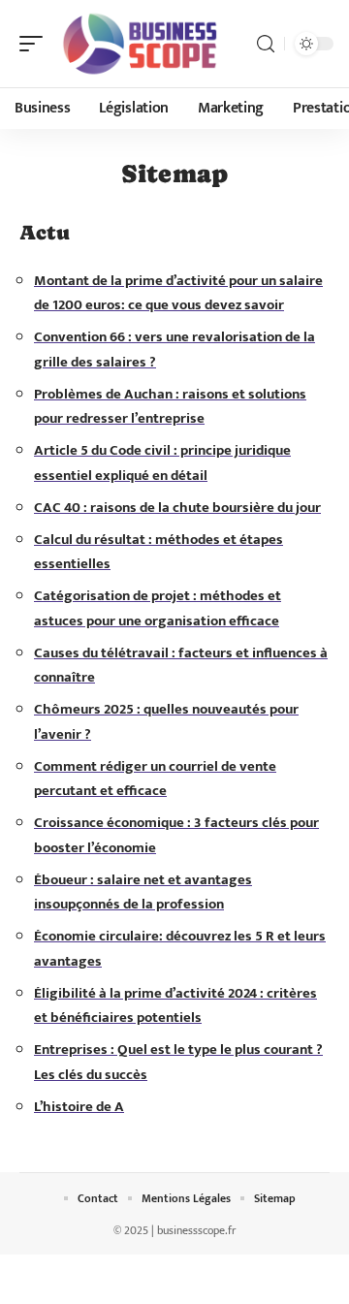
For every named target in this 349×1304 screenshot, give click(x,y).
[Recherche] (265, 44)
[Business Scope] (139, 43)
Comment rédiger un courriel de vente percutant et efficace (155, 779)
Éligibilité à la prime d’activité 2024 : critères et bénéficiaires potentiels (175, 1006)
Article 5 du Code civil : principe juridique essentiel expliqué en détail (162, 463)
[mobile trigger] (35, 43)
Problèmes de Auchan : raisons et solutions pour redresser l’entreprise (170, 406)
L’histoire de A (79, 1107)
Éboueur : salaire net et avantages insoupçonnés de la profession (143, 892)
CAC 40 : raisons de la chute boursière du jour (177, 507)
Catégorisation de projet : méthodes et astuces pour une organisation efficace (157, 608)
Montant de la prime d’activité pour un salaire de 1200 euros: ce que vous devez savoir (178, 293)
